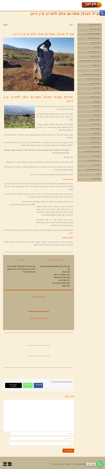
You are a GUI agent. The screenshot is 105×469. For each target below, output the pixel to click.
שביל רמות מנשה (95, 56)
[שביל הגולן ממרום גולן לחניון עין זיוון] (38, 64)
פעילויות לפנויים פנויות (93, 169)
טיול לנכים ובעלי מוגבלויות (92, 151)
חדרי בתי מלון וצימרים (93, 160)
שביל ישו (97, 70)
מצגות (98, 174)
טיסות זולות (96, 156)
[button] (102, 13)
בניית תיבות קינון (95, 138)
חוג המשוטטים (96, 147)
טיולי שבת (97, 88)
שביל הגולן (97, 47)
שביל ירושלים (96, 43)
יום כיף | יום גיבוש (94, 120)
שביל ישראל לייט (95, 29)
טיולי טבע (97, 92)
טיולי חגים (97, 110)
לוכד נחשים (96, 133)
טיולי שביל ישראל (95, 24)
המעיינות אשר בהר (94, 83)
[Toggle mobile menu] (80, 4)
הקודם (5, 25)
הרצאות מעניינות (95, 142)
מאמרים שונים (96, 178)
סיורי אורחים (96, 124)
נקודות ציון (97, 165)
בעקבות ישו (96, 101)
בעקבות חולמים (95, 129)
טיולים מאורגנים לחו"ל (93, 79)
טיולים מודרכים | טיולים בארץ (91, 74)
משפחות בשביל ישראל (93, 33)
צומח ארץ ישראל (95, 97)
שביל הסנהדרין (95, 65)
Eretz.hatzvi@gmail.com (58, 464)
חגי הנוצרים (96, 106)
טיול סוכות (97, 115)
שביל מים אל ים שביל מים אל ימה (90, 61)
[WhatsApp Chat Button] (100, 464)
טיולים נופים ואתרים (94, 38)
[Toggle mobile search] (77, 4)
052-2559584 (73, 464)
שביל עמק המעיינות (94, 52)
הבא (71, 25)
